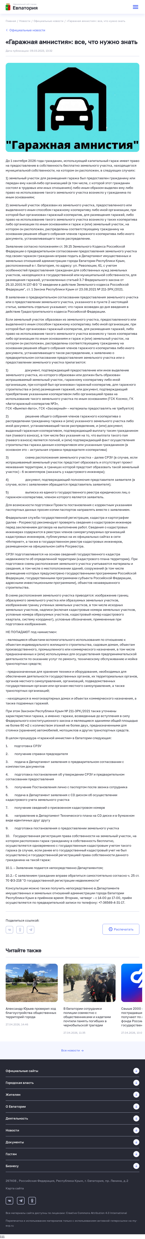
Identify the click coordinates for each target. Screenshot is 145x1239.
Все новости (70, 1050)
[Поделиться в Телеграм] (30, 930)
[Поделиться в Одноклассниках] (20, 930)
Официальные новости (27, 30)
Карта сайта (15, 1188)
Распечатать (123, 929)
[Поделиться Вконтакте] (9, 930)
